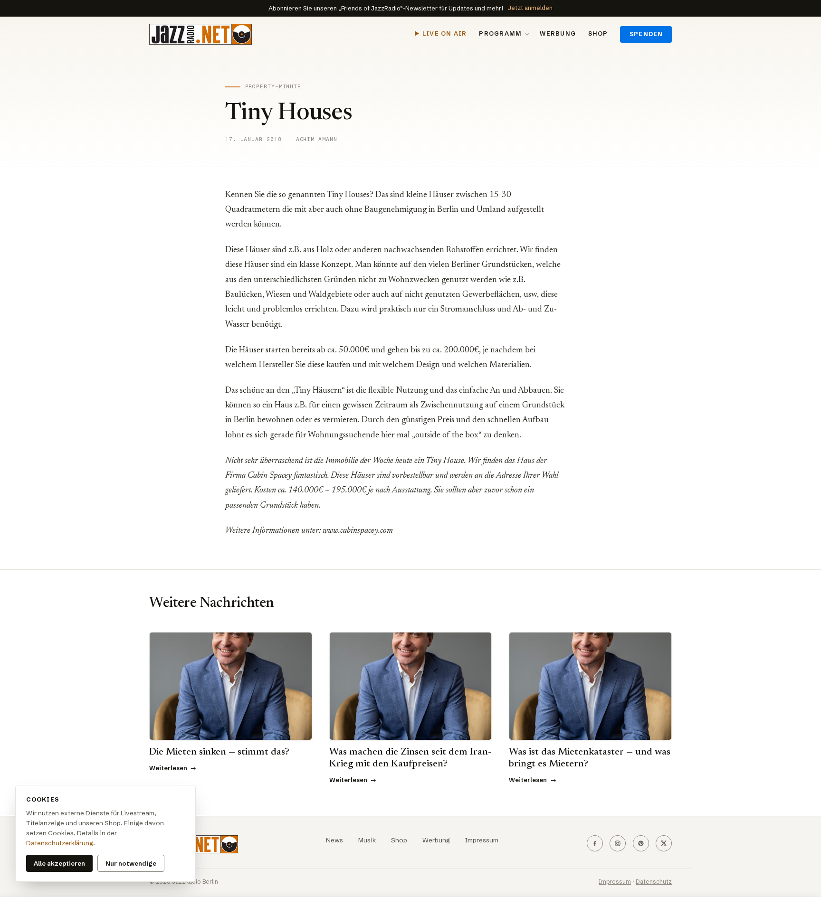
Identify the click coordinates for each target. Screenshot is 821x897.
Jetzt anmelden (530, 7)
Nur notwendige (130, 863)
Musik (367, 840)
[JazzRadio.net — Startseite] (200, 34)
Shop (598, 33)
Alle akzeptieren (59, 863)
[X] (664, 843)
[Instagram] (618, 843)
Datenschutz (654, 881)
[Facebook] (595, 843)
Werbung (558, 33)
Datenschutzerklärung (59, 843)
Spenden (646, 34)
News (334, 840)
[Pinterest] (641, 843)
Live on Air (444, 33)
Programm (500, 33)
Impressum (481, 840)
